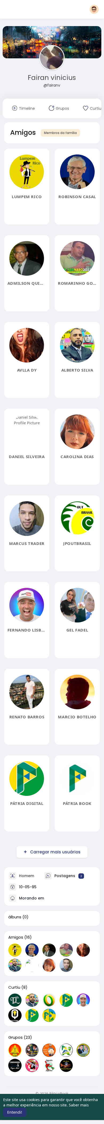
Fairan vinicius (52, 77)
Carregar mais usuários (55, 852)
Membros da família (60, 133)
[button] (94, 9)
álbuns (14, 917)
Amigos (15, 937)
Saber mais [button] (79, 1104)
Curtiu (14, 987)
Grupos (15, 1037)
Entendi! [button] (14, 1112)
